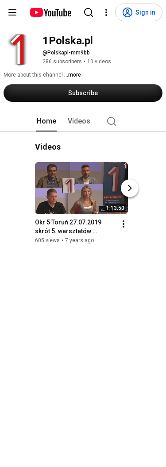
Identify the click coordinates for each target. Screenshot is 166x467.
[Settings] (106, 12)
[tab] (46, 121)
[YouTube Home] (50, 12)
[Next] (130, 188)
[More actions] (123, 224)
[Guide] (12, 12)
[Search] (88, 12)
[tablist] (83, 121)
